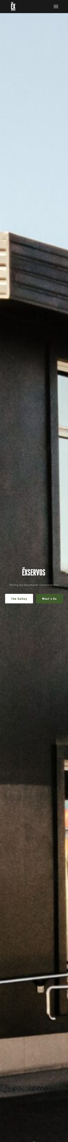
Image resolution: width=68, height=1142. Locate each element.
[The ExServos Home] (13, 6)
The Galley (19, 598)
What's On (49, 598)
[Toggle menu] (56, 6)
